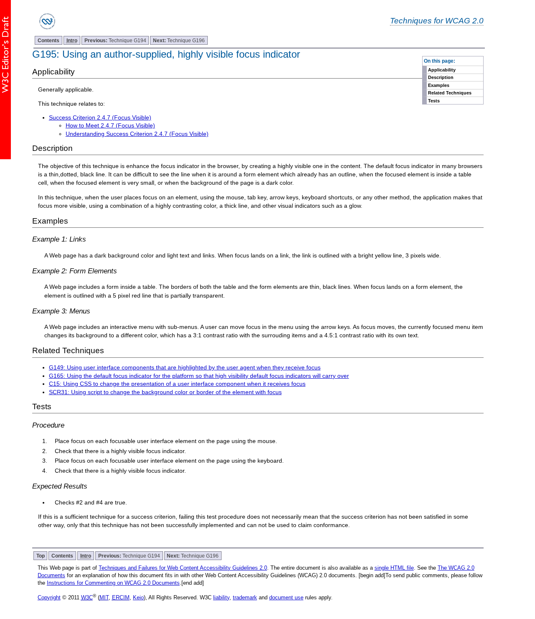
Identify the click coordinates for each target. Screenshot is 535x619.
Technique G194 (115, 40)
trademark (245, 597)
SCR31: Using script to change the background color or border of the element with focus (165, 392)
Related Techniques (449, 92)
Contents (48, 40)
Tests (434, 100)
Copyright (49, 597)
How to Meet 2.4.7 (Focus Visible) (110, 125)
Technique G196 (179, 40)
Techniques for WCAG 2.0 (437, 20)
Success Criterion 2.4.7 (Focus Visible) (100, 117)
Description (440, 77)
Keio (138, 597)
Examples (438, 85)
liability (221, 597)
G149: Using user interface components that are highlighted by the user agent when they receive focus (185, 367)
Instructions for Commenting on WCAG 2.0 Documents (113, 583)
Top (40, 555)
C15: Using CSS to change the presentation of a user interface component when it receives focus (177, 383)
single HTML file (394, 568)
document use (286, 597)
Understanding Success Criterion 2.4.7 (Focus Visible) (137, 133)
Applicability (442, 69)
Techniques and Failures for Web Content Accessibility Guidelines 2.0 (183, 568)
